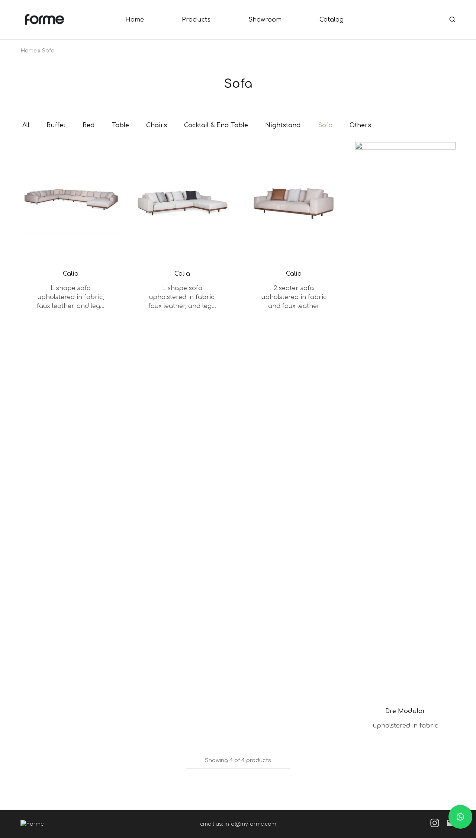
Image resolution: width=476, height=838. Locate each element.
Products (196, 19)
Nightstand (283, 125)
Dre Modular (405, 711)
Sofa (325, 125)
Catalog (331, 19)
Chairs (156, 125)
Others (360, 125)
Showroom (265, 19)
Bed (89, 125)
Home (134, 19)
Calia (70, 273)
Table (120, 125)
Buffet (55, 125)
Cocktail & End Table (216, 125)
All (25, 125)
